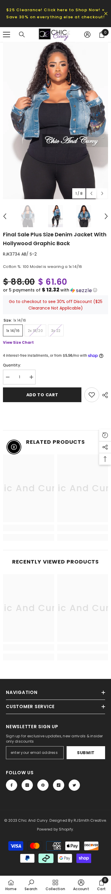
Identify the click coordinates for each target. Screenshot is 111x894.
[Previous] (91, 193)
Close (106, 14)
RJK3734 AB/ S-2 (20, 254)
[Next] (102, 193)
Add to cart (42, 395)
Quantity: (12, 365)
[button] (55, 290)
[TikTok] (58, 785)
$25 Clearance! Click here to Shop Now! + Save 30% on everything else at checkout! (55, 13)
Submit (86, 753)
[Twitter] (74, 785)
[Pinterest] (43, 785)
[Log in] (87, 34)
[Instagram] (27, 785)
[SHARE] (103, 395)
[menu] (6, 34)
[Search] (21, 34)
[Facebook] (11, 785)
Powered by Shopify (55, 829)
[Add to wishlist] (91, 394)
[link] (28, 528)
